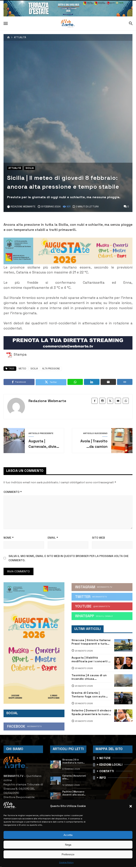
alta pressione (51, 368)
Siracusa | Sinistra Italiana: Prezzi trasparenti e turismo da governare (92, 642)
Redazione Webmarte (47, 401)
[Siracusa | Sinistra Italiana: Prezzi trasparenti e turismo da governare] (123, 645)
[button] (130, 806)
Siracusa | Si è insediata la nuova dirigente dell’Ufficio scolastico (73, 761)
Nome (9, 537)
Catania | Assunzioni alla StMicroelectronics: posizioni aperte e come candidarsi (74, 777)
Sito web (98, 537)
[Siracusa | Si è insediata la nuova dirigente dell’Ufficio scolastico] (55, 764)
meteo (22, 368)
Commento (13, 492)
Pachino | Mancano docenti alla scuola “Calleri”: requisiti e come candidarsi (73, 793)
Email (53, 537)
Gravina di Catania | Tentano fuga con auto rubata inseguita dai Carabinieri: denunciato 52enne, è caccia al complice (89, 694)
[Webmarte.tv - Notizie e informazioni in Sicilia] (68, 23)
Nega (68, 844)
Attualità (20, 37)
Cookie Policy (66, 862)
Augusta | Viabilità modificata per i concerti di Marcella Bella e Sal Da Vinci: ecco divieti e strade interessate (91, 659)
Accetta (68, 834)
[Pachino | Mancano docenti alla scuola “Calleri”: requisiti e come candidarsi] (55, 796)
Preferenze (68, 854)
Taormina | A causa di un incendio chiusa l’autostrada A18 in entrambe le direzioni (89, 677)
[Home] (8, 37)
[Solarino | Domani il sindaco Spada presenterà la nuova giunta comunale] (123, 715)
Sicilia (30, 168)
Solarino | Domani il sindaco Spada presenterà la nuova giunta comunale (91, 712)
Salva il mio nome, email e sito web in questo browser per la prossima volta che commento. (68, 558)
